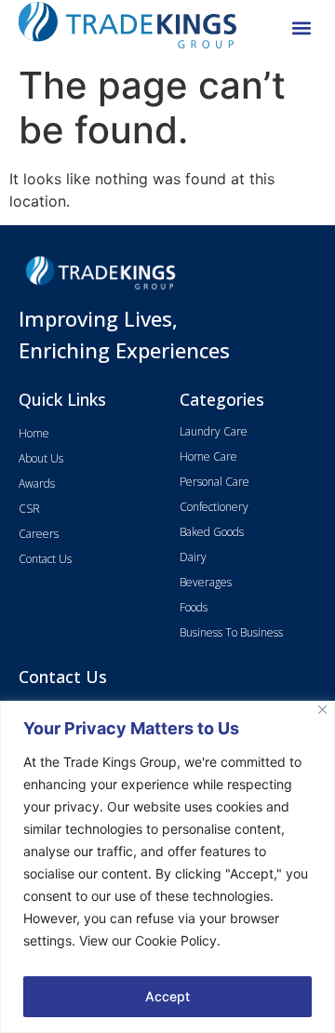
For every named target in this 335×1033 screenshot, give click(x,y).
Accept (167, 996)
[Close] (322, 709)
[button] (301, 28)
